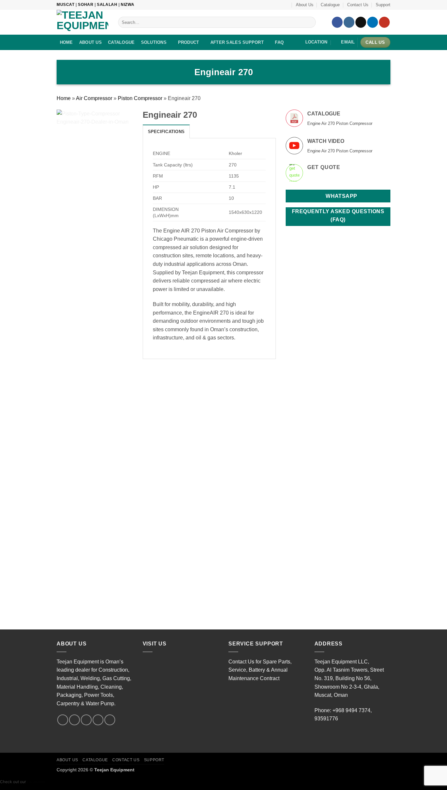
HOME (66, 42)
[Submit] (309, 22)
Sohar (85, 4)
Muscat (66, 4)
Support (383, 4)
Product (188, 42)
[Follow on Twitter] (86, 719)
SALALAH (107, 4)
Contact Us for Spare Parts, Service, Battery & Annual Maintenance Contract (260, 670)
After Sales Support (237, 42)
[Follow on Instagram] (349, 22)
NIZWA (127, 4)
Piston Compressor (140, 98)
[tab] (166, 131)
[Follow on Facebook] (337, 22)
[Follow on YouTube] (384, 22)
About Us (304, 4)
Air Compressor (94, 98)
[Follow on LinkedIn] (372, 22)
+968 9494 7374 (351, 710)
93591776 (326, 718)
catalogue (36, 781)
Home (64, 98)
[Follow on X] (360, 22)
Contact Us (357, 4)
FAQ (279, 42)
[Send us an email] (98, 719)
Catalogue (330, 4)
